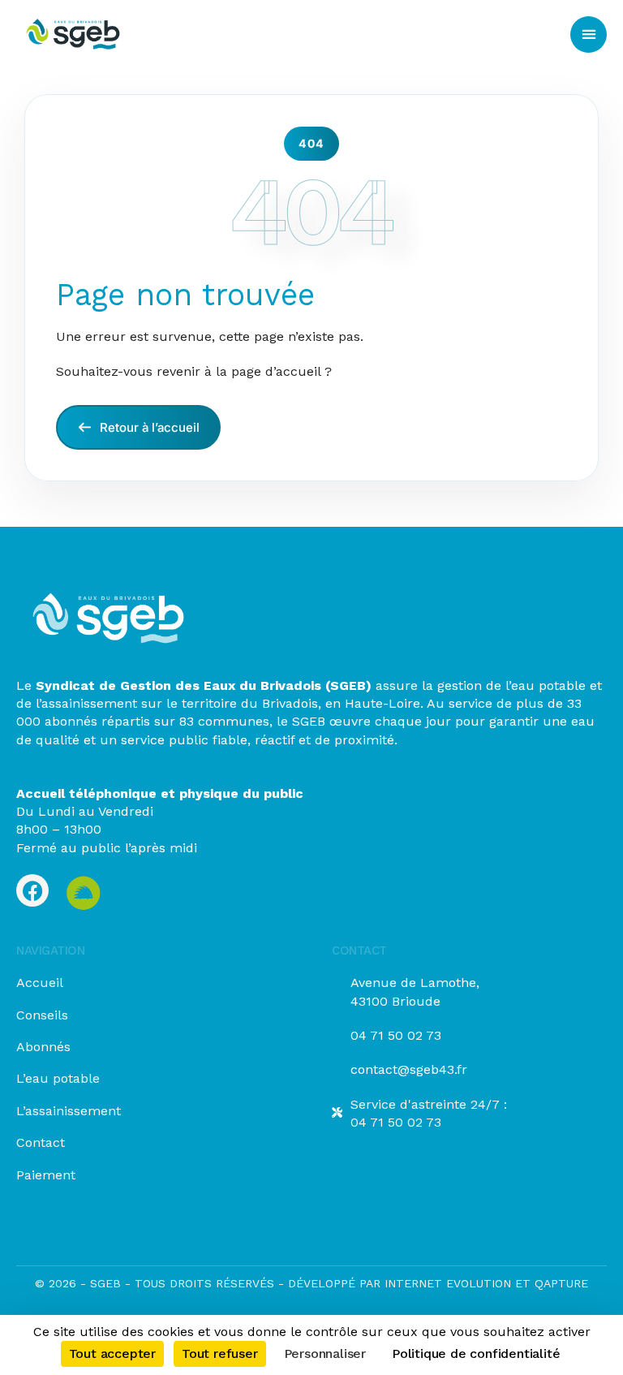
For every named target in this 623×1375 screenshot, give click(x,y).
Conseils (42, 1015)
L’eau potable (58, 1078)
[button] (588, 34)
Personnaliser (325, 1353)
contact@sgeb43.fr (408, 1069)
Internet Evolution (445, 1283)
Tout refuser (220, 1353)
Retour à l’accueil (148, 427)
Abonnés (43, 1046)
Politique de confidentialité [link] (476, 1353)
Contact (40, 1142)
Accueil (39, 982)
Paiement (45, 1175)
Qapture (561, 1283)
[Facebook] (32, 890)
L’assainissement (68, 1111)
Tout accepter (112, 1353)
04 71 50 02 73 (395, 1035)
